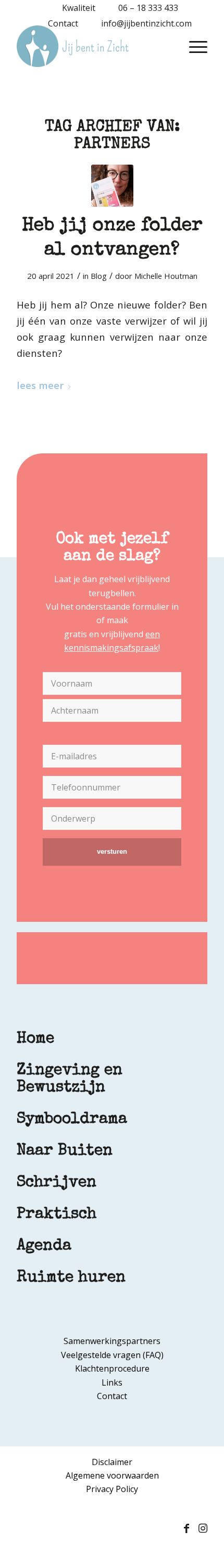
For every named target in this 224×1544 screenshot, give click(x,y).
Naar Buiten (65, 1151)
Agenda (44, 1246)
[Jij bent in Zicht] (93, 46)
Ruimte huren (71, 1278)
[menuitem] (73, 7)
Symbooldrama (72, 1119)
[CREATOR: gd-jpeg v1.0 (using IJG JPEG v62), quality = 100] (112, 186)
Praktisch (56, 1215)
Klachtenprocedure (112, 1368)
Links (112, 1382)
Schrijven (56, 1183)
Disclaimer (112, 1462)
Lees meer (40, 385)
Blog (99, 276)
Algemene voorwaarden (112, 1475)
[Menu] (193, 46)
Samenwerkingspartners (112, 1341)
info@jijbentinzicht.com (146, 23)
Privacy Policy (112, 1489)
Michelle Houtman (165, 276)
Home (35, 1039)
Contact (63, 23)
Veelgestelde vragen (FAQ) (112, 1355)
